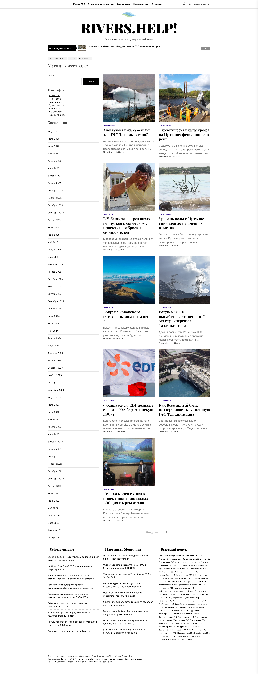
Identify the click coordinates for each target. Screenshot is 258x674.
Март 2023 (53, 434)
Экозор (97, 662)
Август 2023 (54, 397)
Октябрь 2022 (55, 471)
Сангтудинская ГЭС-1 (197, 601)
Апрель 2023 (54, 427)
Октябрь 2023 (55, 382)
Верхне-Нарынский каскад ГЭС (188, 562)
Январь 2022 (54, 537)
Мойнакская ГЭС (166, 588)
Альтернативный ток (83, 662)
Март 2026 (53, 168)
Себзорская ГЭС (171, 607)
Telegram (65, 659)
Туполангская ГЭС (181, 620)
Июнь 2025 (54, 234)
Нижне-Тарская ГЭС (197, 591)
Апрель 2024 (54, 338)
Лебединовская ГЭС (182, 585)
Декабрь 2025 (55, 190)
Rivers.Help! (129, 28)
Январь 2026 (54, 183)
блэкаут (162, 639)
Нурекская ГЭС (186, 594)
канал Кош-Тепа (173, 639)
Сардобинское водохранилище (188, 604)
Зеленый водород (65, 662)
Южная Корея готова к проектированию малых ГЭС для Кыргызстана (125, 498)
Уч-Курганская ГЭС (185, 627)
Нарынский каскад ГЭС (184, 588)
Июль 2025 (54, 227)
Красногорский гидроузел (180, 581)
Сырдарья (187, 614)
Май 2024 (53, 330)
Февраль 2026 (55, 175)
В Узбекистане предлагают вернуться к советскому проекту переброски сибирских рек (127, 225)
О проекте (157, 4)
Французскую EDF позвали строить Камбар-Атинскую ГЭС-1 (128, 410)
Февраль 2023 (55, 441)
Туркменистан (56, 105)
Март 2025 (53, 257)
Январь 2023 (54, 449)
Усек (195, 623)
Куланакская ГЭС (200, 581)
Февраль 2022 (55, 530)
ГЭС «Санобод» (201, 565)
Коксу (166, 581)
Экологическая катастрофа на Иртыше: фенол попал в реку (184, 134)
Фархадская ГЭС (166, 630)
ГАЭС (175, 565)
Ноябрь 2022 (55, 463)
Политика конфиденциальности (109, 659)
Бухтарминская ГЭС (201, 559)
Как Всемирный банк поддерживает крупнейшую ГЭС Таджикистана (184, 410)
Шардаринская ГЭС (185, 633)
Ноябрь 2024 (55, 286)
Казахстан (54, 95)
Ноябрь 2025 (55, 198)
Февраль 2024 (55, 353)
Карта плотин (123, 4)
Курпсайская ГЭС (166, 585)
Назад (149, 532)
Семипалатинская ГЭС (179, 610)
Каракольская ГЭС (172, 578)
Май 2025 (53, 242)
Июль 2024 (54, 316)
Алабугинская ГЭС (177, 556)
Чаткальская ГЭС (198, 630)
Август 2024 (54, 308)
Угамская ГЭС (186, 623)
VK (72, 659)
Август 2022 (54, 486)
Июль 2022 (54, 493)
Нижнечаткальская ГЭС (169, 594)
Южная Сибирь (57, 114)
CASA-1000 (163, 556)
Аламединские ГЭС (194, 556)
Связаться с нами (133, 659)
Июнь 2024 (54, 323)
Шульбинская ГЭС (202, 633)
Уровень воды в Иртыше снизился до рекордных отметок (181, 223)
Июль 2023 (54, 404)
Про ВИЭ (52, 662)
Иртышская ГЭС (166, 568)
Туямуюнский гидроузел (169, 623)
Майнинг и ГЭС (198, 585)
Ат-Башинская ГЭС (177, 559)
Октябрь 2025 (55, 205)
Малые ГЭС (79, 4)
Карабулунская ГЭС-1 (184, 575)
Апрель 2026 (54, 161)
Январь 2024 (54, 360)
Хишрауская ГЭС (180, 630)
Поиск (51, 75)
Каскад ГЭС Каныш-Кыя (191, 578)
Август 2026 (54, 131)
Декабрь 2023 (55, 367)
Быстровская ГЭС (166, 562)
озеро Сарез (186, 639)
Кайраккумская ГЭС (198, 568)
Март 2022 (53, 523)
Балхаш (189, 559)
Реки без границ (180, 601)
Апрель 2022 (54, 515)
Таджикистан (56, 102)
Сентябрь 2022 (56, 478)
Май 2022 (53, 508)
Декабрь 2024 (55, 279)
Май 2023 (53, 419)
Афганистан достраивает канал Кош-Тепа (70, 631)
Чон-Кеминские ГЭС (167, 633)
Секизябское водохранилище (191, 607)
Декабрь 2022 (55, 456)
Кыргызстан (55, 98)
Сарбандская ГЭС (166, 604)
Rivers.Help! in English (84, 659)
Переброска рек (194, 597)
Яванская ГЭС (202, 636)
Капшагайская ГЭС (167, 575)
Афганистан (55, 111)
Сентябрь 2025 (56, 212)
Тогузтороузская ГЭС (168, 617)
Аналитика (163, 559)
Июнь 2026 (54, 146)
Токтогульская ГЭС (186, 617)
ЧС (189, 630)
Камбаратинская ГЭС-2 (190, 572)
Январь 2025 (54, 271)
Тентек (196, 614)
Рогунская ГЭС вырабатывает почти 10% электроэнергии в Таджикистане (182, 318)
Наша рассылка (141, 4)
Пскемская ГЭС (165, 601)
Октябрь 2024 (55, 294)
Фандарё (197, 627)
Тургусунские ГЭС (197, 620)
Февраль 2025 (55, 264)
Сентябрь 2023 (56, 390)
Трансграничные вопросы (101, 4)
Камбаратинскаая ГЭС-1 (169, 572)
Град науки (107, 662)
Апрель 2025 (54, 249)
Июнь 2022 (54, 500)
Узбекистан (55, 108)
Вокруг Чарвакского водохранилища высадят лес (125, 316)
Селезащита (164, 610)
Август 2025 (54, 220)
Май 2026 (53, 153)
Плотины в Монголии (123, 549)
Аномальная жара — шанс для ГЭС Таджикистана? (127, 132)
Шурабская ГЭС (165, 636)
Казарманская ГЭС (181, 568)
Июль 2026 (54, 138)
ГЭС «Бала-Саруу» (186, 565)
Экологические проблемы (184, 636)
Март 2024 (53, 345)
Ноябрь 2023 (55, 375)
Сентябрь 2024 (56, 301)
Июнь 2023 (54, 412)
